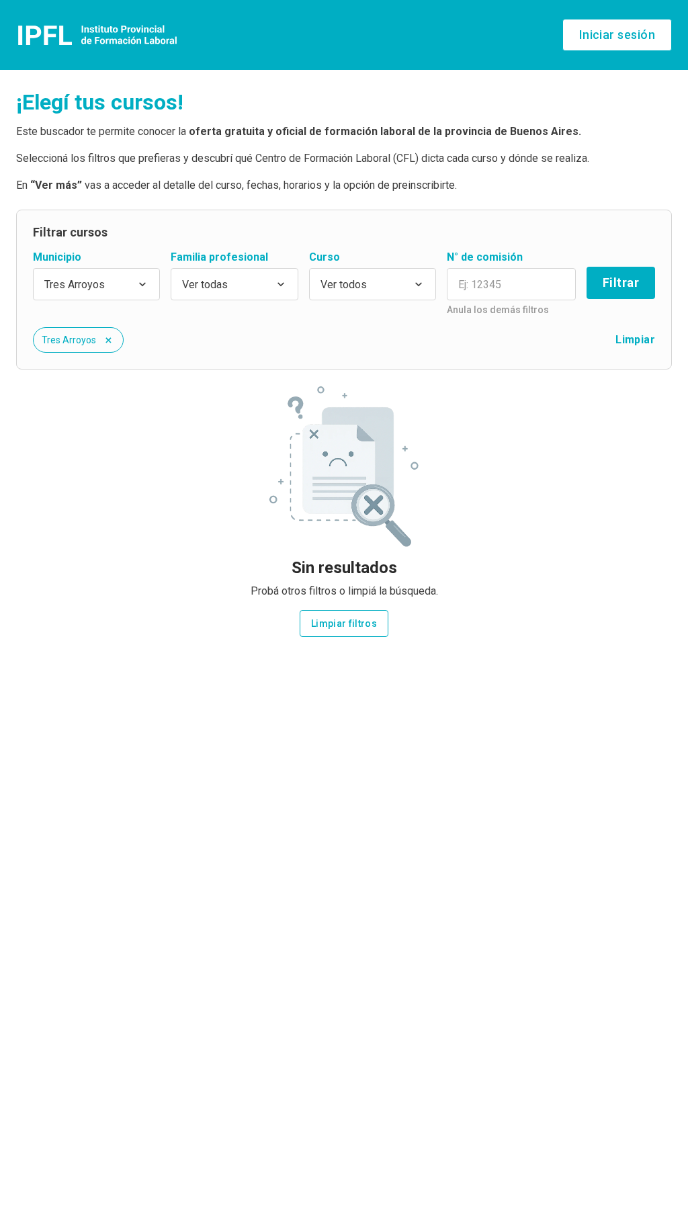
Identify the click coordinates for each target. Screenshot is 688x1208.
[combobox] (96, 284)
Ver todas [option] (205, 284)
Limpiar (635, 339)
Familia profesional (219, 257)
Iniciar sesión (617, 35)
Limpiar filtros (344, 623)
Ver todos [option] (343, 284)
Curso (324, 257)
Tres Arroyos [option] (74, 284)
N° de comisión (485, 257)
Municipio (57, 257)
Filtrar (621, 282)
